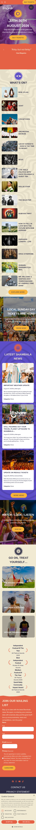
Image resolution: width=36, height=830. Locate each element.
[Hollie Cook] (9, 186)
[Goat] (9, 105)
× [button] (34, 795)
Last (3, 733)
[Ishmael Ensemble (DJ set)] (9, 267)
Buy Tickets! (18, 38)
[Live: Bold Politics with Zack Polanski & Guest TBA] (9, 173)
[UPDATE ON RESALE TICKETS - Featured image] (18, 460)
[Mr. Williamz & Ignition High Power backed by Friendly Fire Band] (9, 281)
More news (19, 495)
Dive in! (18, 529)
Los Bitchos (24, 119)
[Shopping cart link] (5, 2)
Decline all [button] (26, 822)
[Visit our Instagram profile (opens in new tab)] (16, 781)
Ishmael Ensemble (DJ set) (25, 267)
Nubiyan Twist (25, 213)
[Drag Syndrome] (9, 254)
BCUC (21, 160)
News (12, 399)
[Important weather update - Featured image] (18, 373)
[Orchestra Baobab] (9, 132)
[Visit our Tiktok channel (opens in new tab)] (22, 781)
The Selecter (25, 200)
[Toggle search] (2, 2)
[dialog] (18, 812)
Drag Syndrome (26, 254)
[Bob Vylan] (9, 92)
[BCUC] (9, 159)
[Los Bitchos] (9, 119)
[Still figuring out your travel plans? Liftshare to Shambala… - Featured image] (18, 414)
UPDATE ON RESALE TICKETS (16, 472)
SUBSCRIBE (8, 768)
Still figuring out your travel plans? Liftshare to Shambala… (17, 429)
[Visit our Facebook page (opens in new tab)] (12, 781)
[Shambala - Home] (7, 8)
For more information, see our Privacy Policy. (17, 807)
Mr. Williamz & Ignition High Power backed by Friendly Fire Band (26, 281)
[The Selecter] (9, 200)
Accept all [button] (9, 822)
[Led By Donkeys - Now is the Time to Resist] (9, 146)
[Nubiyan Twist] (9, 213)
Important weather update (16, 385)
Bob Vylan (23, 92)
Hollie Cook (24, 186)
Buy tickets (29, 2)
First (3, 726)
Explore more (18, 292)
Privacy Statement (18, 791)
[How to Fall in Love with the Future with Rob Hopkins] (9, 227)
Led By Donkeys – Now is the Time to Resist (26, 146)
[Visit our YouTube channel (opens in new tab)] (19, 781)
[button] (18, 827)
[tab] (12, 339)
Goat (21, 106)
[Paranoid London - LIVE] (9, 240)
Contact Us (18, 787)
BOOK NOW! (18, 328)
